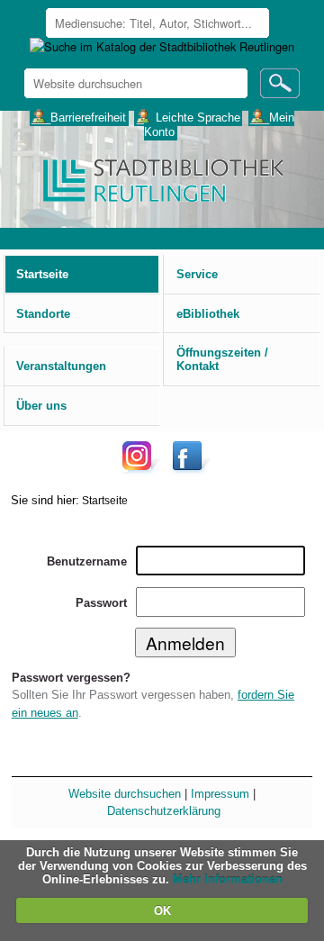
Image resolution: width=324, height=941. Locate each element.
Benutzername (87, 561)
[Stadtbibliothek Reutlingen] (161, 178)
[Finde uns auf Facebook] (189, 469)
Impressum (220, 794)
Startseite (105, 500)
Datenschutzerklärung (163, 811)
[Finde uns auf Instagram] (141, 469)
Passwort (101, 603)
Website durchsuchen (124, 794)
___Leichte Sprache (188, 116)
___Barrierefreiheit (79, 116)
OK (162, 911)
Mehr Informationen (228, 879)
